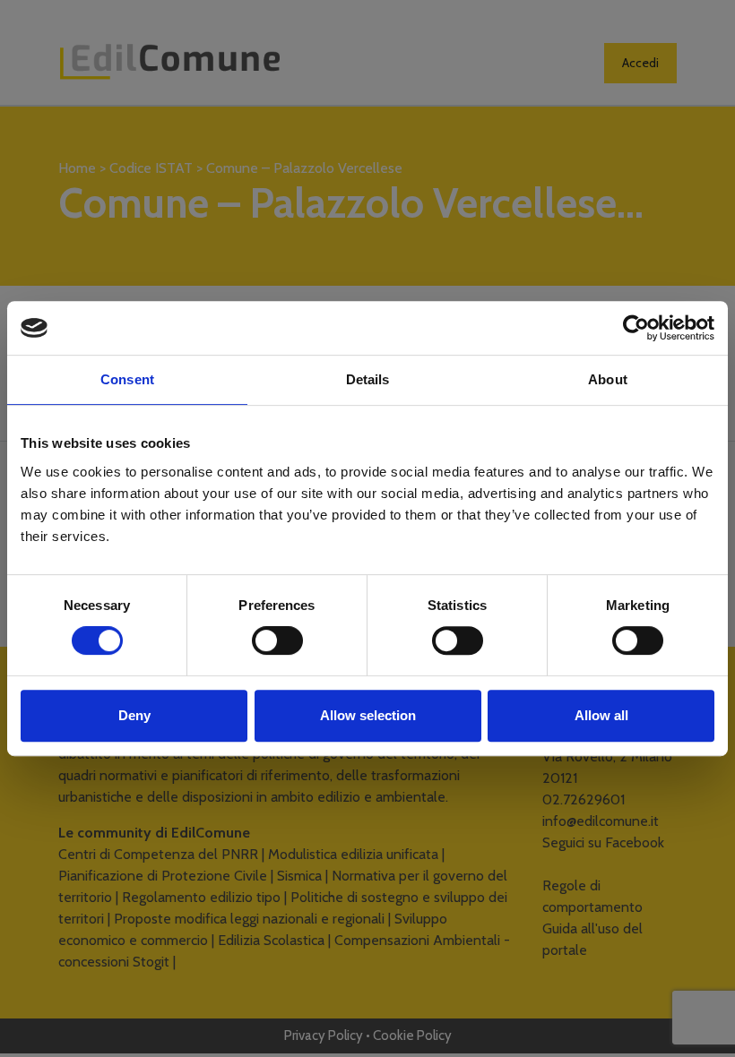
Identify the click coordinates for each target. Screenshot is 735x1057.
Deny (134, 715)
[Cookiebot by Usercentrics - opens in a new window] (636, 327)
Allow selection (368, 715)
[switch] (277, 640)
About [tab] (607, 379)
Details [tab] (368, 379)
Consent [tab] (127, 379)
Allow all (601, 715)
